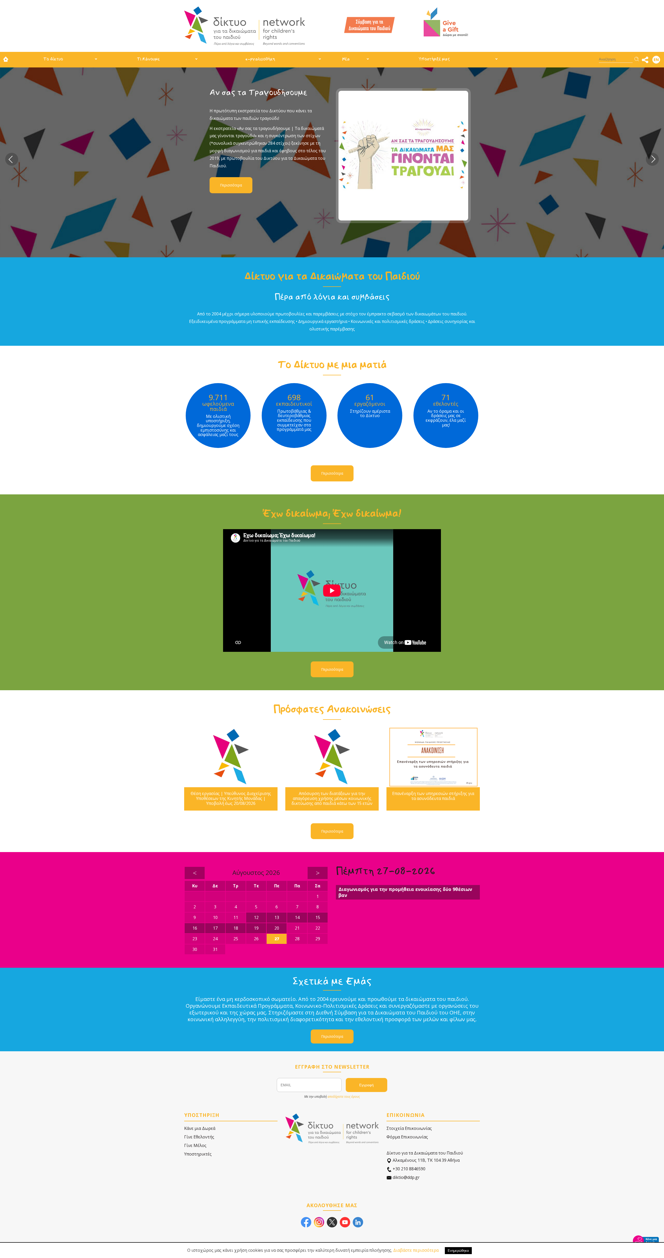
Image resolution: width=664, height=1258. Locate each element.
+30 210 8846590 (408, 1169)
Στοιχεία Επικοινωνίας (409, 1128)
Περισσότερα (231, 185)
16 (194, 928)
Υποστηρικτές (198, 1154)
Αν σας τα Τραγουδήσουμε (258, 92)
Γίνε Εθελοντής (199, 1137)
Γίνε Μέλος (195, 1145)
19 (256, 928)
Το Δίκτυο (53, 59)
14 (297, 917)
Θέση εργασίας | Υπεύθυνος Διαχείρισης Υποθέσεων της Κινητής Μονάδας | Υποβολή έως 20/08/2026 (231, 798)
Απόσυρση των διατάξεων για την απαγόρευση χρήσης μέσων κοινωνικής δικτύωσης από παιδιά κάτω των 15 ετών (332, 798)
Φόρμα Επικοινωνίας (407, 1137)
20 (276, 928)
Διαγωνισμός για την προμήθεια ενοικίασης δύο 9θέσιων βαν (405, 892)
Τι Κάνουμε (148, 59)
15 (317, 917)
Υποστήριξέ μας (434, 59)
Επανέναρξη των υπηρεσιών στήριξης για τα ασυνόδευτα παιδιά (433, 796)
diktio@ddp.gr (406, 1177)
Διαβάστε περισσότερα (416, 1250)
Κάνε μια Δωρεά (199, 1128)
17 (215, 928)
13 (276, 917)
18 (235, 928)
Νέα (346, 59)
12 (256, 917)
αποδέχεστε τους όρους (344, 1096)
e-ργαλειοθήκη (260, 59)
